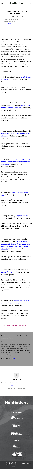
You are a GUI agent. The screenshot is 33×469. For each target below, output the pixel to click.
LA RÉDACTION (18, 16)
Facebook (7, 463)
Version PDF (7, 24)
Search (31, 3)
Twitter (10, 463)
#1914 (19, 325)
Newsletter (15, 463)
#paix (28, 325)
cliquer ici (14, 358)
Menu (2, 3)
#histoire (8, 325)
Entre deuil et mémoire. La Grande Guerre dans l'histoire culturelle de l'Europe (16, 161)
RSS (12, 463)
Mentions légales (26, 463)
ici (12, 385)
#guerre (14, 325)
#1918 (24, 325)
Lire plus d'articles (16, 389)
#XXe (3, 325)
